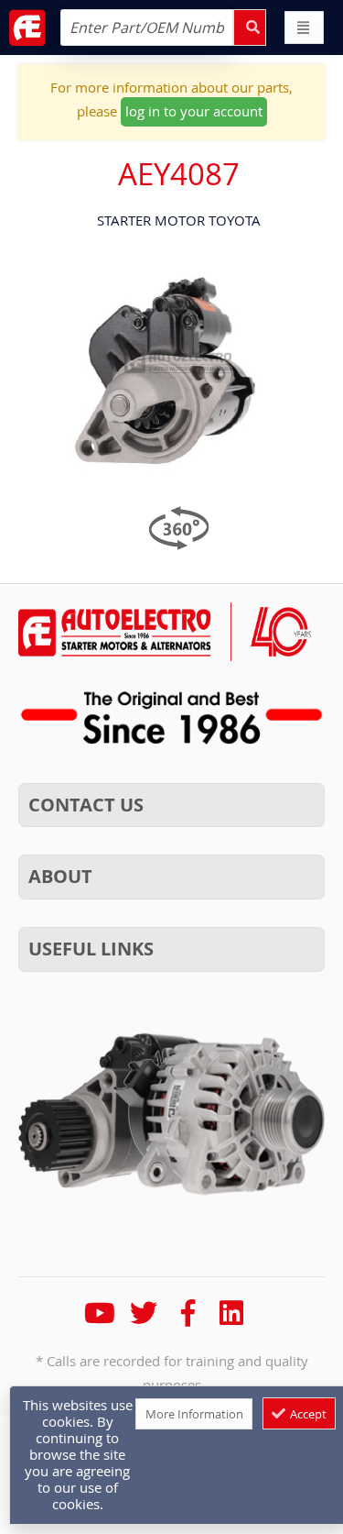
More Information (194, 1414)
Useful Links (91, 948)
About (60, 876)
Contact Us (86, 804)
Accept (307, 1414)
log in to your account (194, 111)
